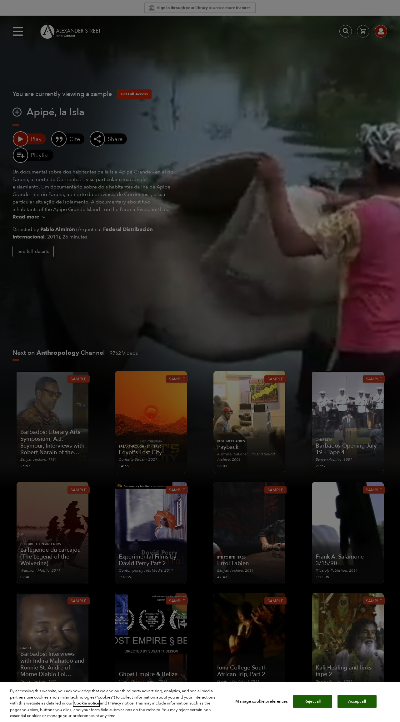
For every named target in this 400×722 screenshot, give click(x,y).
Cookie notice (86, 703)
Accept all (357, 701)
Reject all (312, 701)
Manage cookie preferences (261, 701)
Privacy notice (120, 703)
